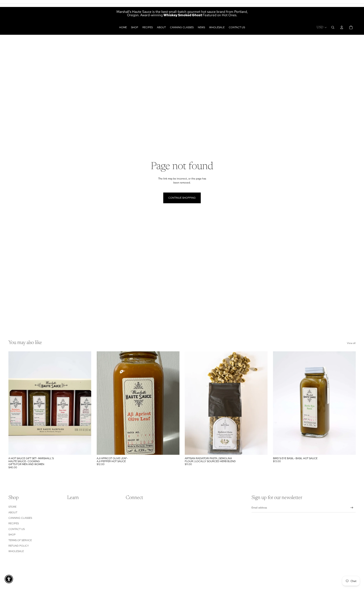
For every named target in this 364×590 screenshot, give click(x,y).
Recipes (13, 523)
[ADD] (84, 448)
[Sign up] (352, 507)
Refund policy (18, 545)
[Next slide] (85, 403)
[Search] (332, 27)
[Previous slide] (14, 403)
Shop (12, 534)
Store (12, 506)
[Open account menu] (341, 27)
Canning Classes (20, 518)
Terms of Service (20, 540)
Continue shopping (182, 197)
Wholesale (16, 551)
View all (351, 343)
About (12, 512)
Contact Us (16, 529)
